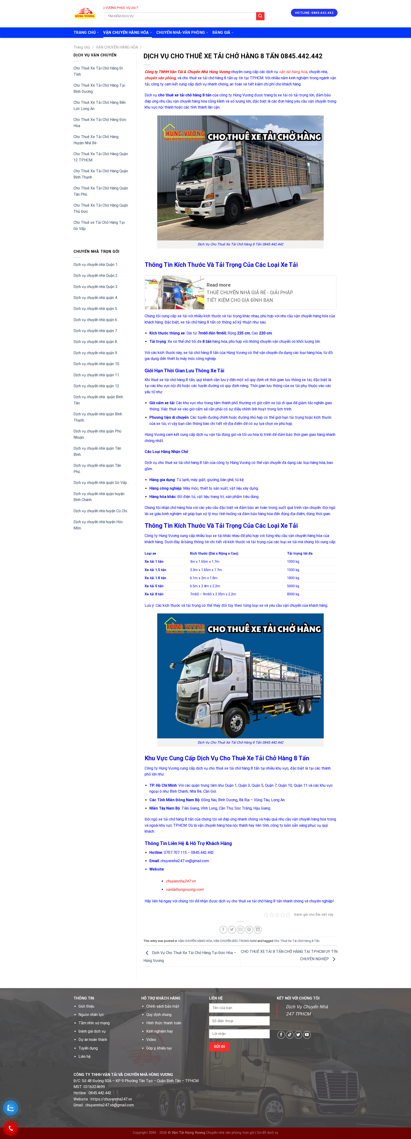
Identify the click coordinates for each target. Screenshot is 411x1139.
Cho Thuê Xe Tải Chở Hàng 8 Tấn (296, 941)
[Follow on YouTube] (307, 1035)
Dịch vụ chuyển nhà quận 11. (96, 375)
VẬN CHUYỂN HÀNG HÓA (126, 32)
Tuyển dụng (88, 1048)
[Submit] (260, 16)
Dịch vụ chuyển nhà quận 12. (96, 386)
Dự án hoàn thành (92, 1039)
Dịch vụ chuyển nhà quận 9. (95, 353)
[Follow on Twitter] (298, 1035)
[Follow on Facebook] (281, 1035)
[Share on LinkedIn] (258, 930)
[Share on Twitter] (232, 930)
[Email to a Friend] (241, 930)
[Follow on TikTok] (290, 1035)
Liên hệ (84, 1056)
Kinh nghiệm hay (159, 1031)
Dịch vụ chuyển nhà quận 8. (95, 341)
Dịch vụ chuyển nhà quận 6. (95, 320)
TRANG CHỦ (84, 32)
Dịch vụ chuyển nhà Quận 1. (95, 264)
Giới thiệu (86, 1006)
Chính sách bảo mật (162, 1006)
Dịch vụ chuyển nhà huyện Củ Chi (100, 511)
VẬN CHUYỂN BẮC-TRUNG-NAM (235, 941)
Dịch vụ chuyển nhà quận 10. (96, 364)
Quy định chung (158, 1014)
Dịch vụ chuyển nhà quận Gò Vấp (100, 482)
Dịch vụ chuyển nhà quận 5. (95, 308)
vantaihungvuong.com (185, 889)
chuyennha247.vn (181, 881)
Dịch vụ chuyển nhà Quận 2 (95, 275)
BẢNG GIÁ (221, 32)
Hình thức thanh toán (163, 1023)
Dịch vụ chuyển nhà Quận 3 (95, 286)
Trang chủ (81, 47)
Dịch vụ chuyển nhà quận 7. (95, 330)
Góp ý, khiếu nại (159, 1048)
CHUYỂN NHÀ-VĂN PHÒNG (180, 32)
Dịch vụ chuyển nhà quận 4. (95, 297)
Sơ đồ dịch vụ (267, 1133)
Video (151, 1039)
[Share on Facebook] (223, 930)
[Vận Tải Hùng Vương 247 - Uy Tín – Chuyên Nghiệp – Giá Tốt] (84, 13)
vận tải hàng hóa (293, 72)
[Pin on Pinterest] (249, 930)
